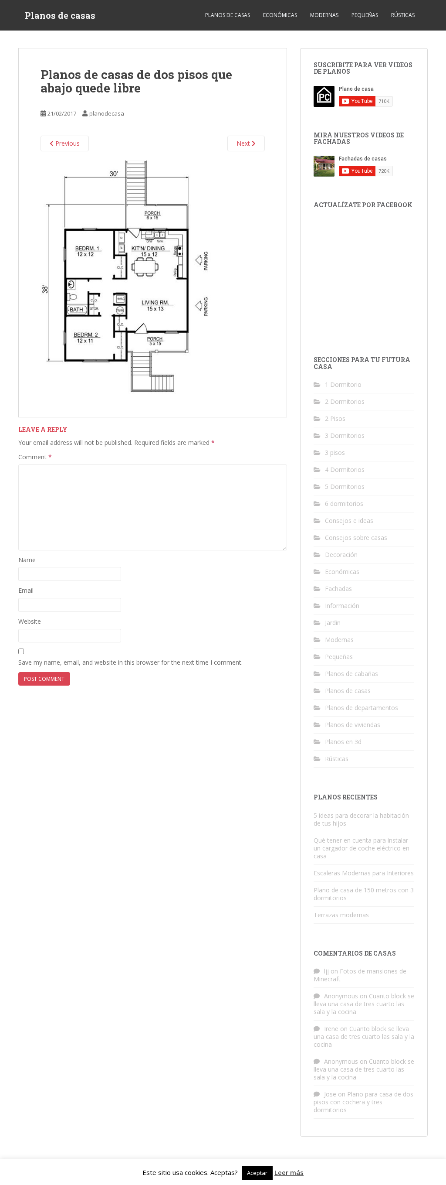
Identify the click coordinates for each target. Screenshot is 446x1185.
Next (244, 143)
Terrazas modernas (341, 915)
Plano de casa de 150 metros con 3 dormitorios (364, 894)
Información (342, 605)
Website (29, 621)
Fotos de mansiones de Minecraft (360, 975)
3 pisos (335, 452)
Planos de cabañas (351, 673)
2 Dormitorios (345, 401)
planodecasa (106, 113)
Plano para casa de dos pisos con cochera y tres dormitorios (363, 1102)
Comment (35, 457)
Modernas (324, 15)
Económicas (280, 15)
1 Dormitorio (343, 384)
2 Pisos (335, 418)
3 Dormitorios (345, 435)
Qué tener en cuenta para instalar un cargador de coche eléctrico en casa (361, 848)
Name (27, 560)
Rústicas (403, 15)
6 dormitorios (344, 503)
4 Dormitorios (345, 469)
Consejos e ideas (349, 520)
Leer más (289, 1172)
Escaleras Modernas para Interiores (364, 873)
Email (26, 590)
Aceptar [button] (257, 1173)
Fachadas (338, 588)
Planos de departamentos (361, 707)
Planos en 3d (343, 742)
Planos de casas (60, 15)
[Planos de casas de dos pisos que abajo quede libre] (128, 278)
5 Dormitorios (345, 486)
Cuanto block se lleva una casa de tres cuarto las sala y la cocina (364, 1004)
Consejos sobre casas (356, 537)
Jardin (333, 622)
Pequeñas (364, 15)
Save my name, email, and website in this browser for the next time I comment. (130, 662)
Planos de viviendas (352, 725)
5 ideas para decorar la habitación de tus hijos (361, 819)
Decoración (341, 554)
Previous (67, 143)
